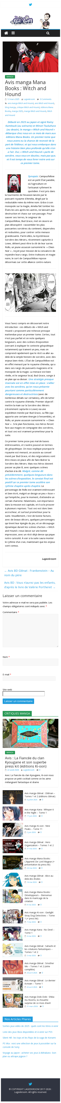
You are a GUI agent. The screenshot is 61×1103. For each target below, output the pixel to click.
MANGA (10, 76)
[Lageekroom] (30, 14)
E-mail (7, 674)
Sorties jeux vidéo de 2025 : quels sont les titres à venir (30, 1026)
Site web (7, 689)
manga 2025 (17, 111)
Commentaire (11, 612)
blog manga (10, 107)
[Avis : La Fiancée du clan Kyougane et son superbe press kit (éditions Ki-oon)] (30, 720)
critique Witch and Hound (28, 107)
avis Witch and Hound (44, 103)
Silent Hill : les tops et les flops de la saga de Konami (29, 1037)
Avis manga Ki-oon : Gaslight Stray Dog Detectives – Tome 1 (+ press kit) (40, 915)
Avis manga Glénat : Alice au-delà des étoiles (39, 877)
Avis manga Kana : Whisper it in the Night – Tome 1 (39, 811)
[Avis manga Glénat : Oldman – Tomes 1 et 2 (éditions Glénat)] (13, 791)
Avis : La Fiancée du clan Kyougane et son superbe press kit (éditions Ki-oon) (25, 762)
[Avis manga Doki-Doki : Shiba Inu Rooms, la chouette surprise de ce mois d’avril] (13, 995)
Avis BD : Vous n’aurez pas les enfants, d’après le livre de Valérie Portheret (30, 585)
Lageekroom (29, 99)
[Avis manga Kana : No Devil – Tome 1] (13, 928)
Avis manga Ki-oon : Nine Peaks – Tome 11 (37, 827)
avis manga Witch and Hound (20, 103)
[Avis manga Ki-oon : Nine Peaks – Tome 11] (13, 824)
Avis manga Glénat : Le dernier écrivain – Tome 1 (40, 982)
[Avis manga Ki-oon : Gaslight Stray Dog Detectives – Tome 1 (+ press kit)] (13, 911)
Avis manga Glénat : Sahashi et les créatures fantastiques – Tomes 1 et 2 (40, 949)
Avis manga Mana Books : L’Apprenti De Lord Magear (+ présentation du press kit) (40, 861)
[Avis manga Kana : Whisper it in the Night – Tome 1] (13, 808)
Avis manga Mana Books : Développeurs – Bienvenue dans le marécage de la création (38, 897)
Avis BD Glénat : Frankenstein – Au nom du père (29, 573)
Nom (6, 656)
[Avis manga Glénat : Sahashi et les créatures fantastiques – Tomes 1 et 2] (13, 944)
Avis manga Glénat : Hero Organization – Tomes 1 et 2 (39, 844)
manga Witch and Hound (35, 111)
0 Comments (45, 99)
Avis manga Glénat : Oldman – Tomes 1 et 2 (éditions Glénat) (40, 795)
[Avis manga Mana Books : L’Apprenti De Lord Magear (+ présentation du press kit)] (13, 857)
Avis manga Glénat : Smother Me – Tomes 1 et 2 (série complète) (39, 966)
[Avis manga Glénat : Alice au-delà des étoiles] (13, 874)
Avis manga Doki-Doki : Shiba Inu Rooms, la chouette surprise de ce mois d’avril (39, 999)
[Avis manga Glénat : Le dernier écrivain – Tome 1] (13, 979)
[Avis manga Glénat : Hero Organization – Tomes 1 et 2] (13, 840)
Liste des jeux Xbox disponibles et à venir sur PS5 (27, 1031)
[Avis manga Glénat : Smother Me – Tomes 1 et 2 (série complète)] (13, 961)
